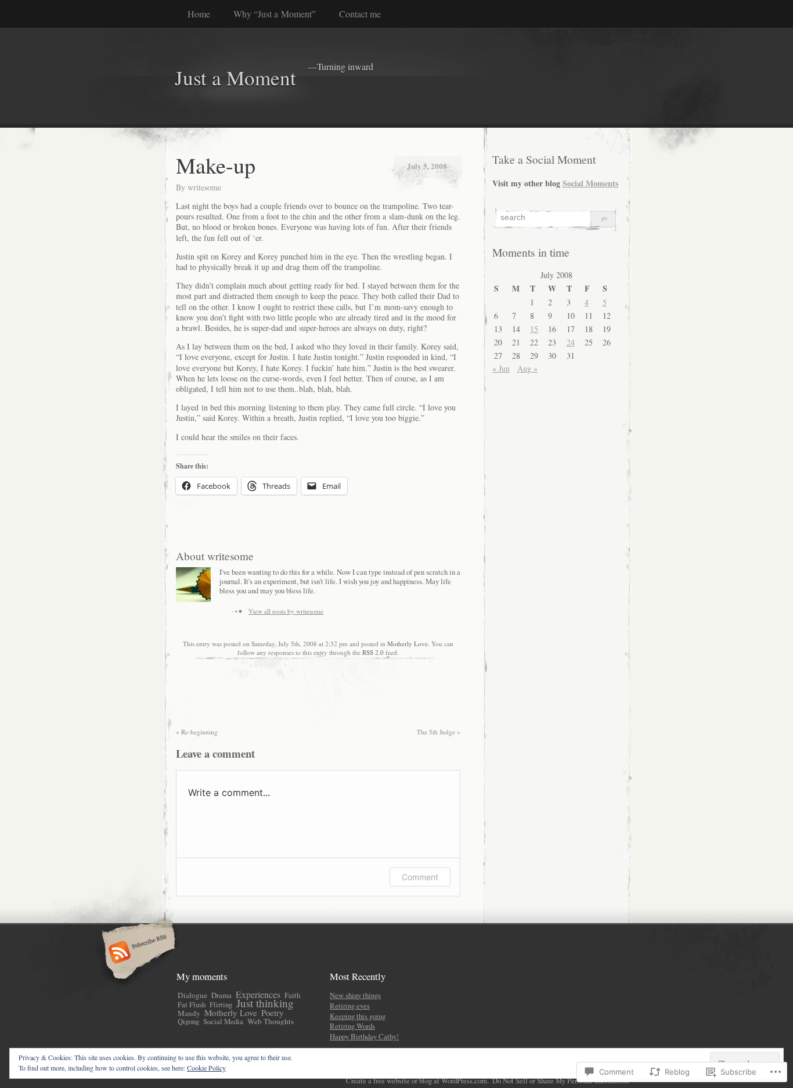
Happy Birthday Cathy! (364, 1036)
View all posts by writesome (285, 611)
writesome (204, 187)
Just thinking (265, 1003)
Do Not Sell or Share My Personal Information (560, 1080)
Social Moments (590, 183)
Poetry (272, 1012)
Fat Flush (192, 1004)
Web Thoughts (270, 1021)
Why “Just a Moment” (274, 14)
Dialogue (192, 995)
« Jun (501, 368)
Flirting (221, 1004)
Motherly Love (407, 643)
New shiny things (355, 995)
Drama (221, 995)
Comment (420, 877)
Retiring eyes (350, 1005)
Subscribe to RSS (136, 953)
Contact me (360, 14)
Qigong (188, 1021)
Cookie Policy (206, 1067)
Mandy (189, 1013)
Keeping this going (357, 1016)
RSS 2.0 (373, 652)
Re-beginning (197, 731)
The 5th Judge (438, 731)
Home (199, 14)
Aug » (527, 368)
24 (571, 342)
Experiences (258, 994)
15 (534, 328)
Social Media (223, 1021)
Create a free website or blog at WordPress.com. (417, 1080)
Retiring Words (352, 1026)
